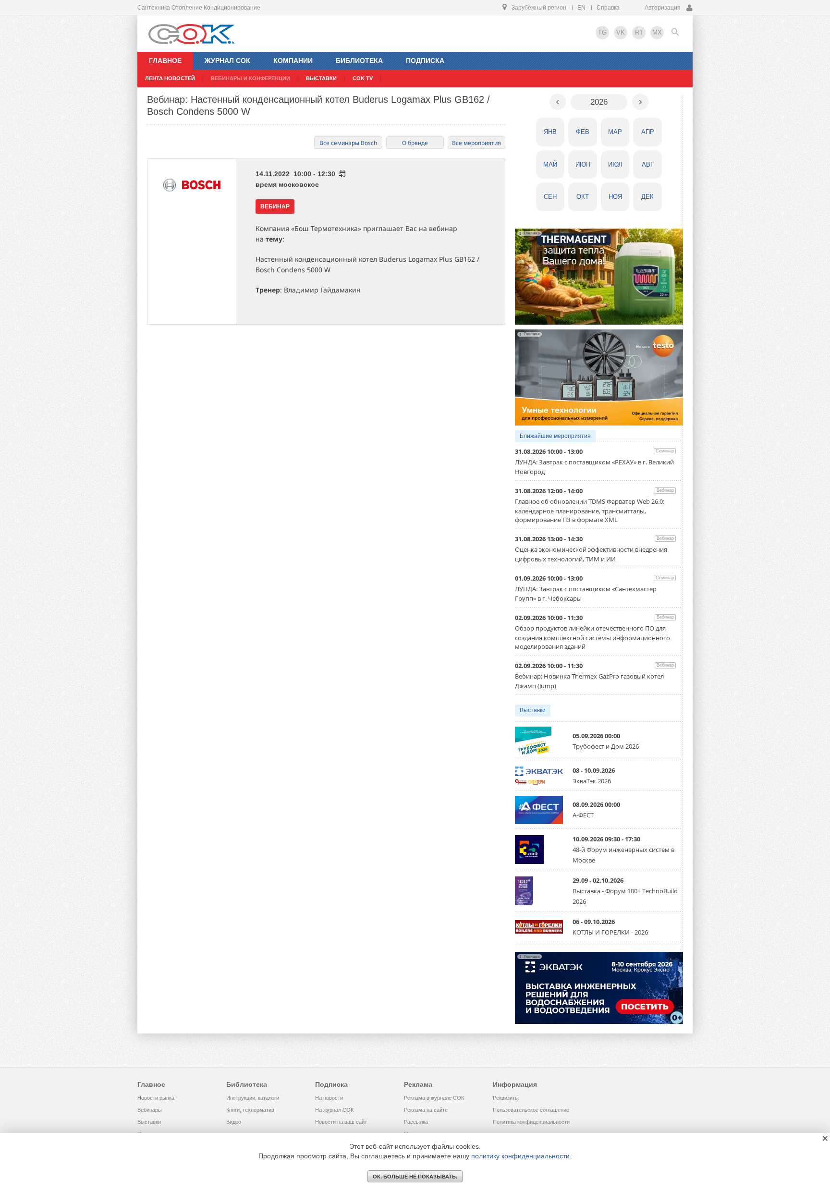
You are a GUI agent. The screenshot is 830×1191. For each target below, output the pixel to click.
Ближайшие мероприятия (555, 436)
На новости (329, 1098)
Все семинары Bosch (348, 143)
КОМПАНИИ (293, 60)
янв (550, 131)
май (550, 164)
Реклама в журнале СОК (434, 1098)
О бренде (415, 143)
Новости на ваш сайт (341, 1122)
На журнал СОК (334, 1110)
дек (647, 196)
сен (550, 196)
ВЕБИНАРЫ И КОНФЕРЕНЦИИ (250, 78)
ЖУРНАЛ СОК (227, 60)
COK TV (363, 78)
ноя (615, 196)
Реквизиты (506, 1098)
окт (582, 196)
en (581, 7)
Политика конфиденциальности (531, 1122)
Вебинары (149, 1110)
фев (582, 131)
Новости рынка (155, 1098)
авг (648, 164)
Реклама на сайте (426, 1110)
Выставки (533, 710)
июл (615, 164)
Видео (233, 1122)
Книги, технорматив (250, 1110)
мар (615, 131)
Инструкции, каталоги (252, 1098)
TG (602, 32)
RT (639, 32)
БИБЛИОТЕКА (359, 60)
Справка (608, 7)
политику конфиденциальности (520, 1156)
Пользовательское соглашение (531, 1110)
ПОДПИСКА (425, 60)
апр (647, 131)
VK (620, 32)
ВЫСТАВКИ (321, 78)
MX (657, 32)
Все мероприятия (476, 143)
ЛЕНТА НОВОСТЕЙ (170, 78)
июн (582, 164)
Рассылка (416, 1122)
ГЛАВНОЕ (165, 60)
